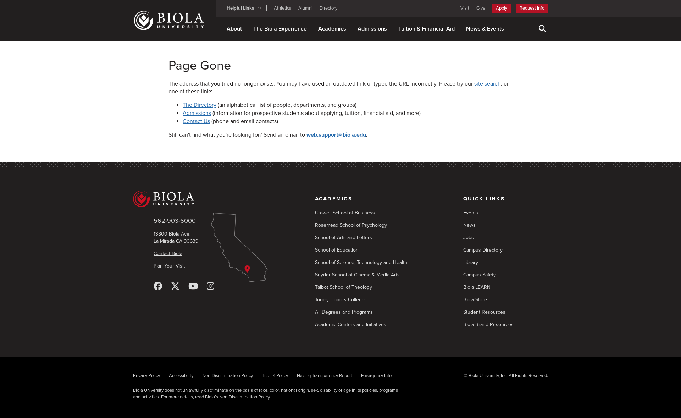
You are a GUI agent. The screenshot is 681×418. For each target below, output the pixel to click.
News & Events (485, 28)
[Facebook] (158, 286)
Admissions (372, 28)
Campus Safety (479, 275)
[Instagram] (210, 286)
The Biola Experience (280, 28)
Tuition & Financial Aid (426, 28)
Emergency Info (376, 376)
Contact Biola (168, 254)
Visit (464, 8)
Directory (328, 8)
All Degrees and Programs (344, 312)
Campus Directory (483, 250)
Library (470, 262)
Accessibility (181, 376)
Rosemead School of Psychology (351, 225)
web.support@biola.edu (336, 134)
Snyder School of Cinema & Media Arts (357, 275)
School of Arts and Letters (343, 238)
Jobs (468, 238)
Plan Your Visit (169, 266)
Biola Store (475, 300)
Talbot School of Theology (343, 287)
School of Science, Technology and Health (361, 262)
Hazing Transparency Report (324, 376)
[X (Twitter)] (175, 286)
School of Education (337, 250)
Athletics (282, 8)
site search (487, 83)
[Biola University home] (174, 20)
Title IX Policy (275, 376)
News (469, 225)
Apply (501, 8)
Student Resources (484, 312)
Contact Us (196, 121)
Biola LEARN (477, 287)
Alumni (305, 8)
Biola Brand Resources (488, 324)
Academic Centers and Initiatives (350, 324)
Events (470, 213)
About (234, 28)
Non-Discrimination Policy (227, 376)
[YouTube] (193, 286)
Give (480, 8)
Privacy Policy (146, 376)
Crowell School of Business (345, 213)
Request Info (532, 8)
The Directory (199, 105)
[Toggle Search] (543, 29)
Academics (332, 28)
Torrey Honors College (340, 300)
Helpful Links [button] (240, 8)
